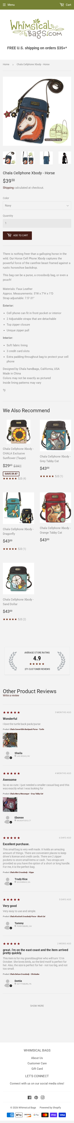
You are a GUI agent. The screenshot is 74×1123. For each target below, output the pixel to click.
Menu (11, 5)
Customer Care (37, 1063)
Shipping (8, 187)
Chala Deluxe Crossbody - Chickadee (24, 974)
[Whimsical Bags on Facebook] (29, 1098)
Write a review (11, 695)
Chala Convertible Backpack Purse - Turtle (27, 729)
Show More (37, 1006)
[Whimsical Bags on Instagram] (43, 1098)
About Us (37, 1058)
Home (6, 64)
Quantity (8, 215)
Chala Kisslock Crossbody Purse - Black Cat (27, 916)
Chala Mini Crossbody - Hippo (22, 872)
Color (6, 198)
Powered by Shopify (50, 1107)
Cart (68, 5)
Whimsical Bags (27, 1107)
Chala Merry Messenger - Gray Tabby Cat (26, 794)
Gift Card (37, 1068)
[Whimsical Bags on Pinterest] (36, 1098)
